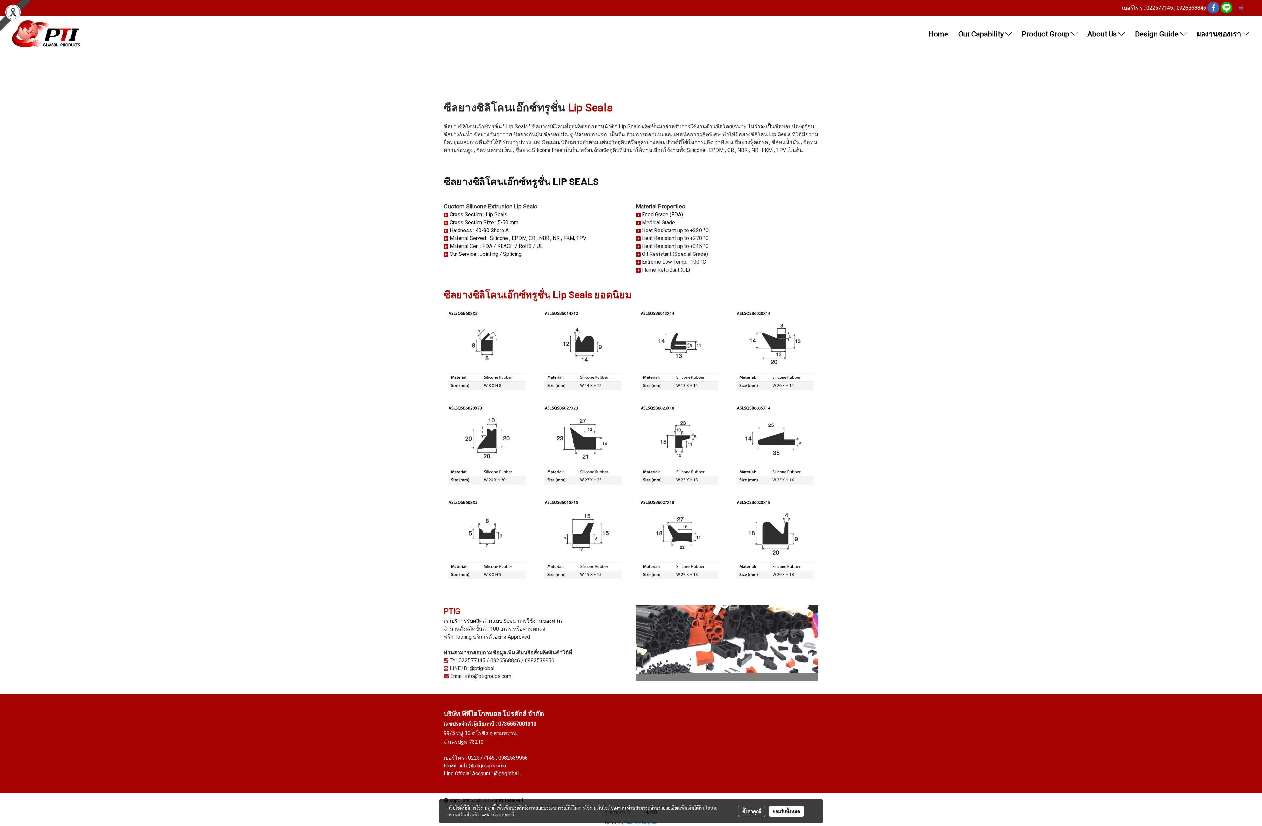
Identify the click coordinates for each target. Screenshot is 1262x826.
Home (938, 34)
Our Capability (981, 34)
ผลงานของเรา (1220, 34)
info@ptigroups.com (483, 766)
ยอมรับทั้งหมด (786, 811)
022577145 (482, 758)
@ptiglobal (506, 773)
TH (1246, 8)
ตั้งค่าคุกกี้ (751, 811)
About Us (1102, 34)
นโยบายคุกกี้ (502, 814)
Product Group (1046, 34)
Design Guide (1157, 34)
